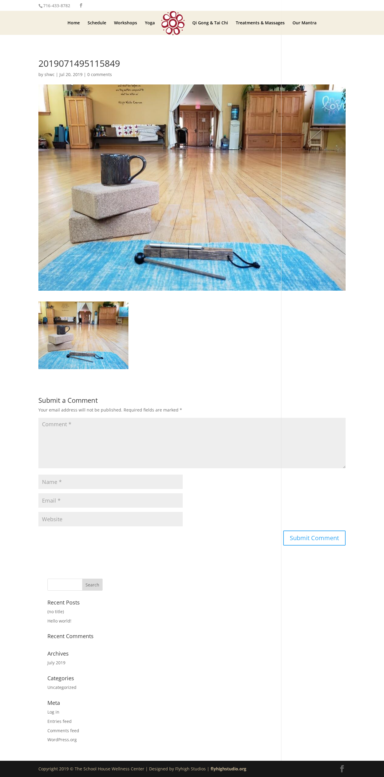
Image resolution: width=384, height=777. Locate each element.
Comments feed (63, 730)
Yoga (150, 23)
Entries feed (59, 721)
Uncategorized (61, 687)
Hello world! (59, 621)
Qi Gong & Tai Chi (210, 23)
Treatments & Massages (260, 23)
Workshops (125, 23)
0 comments (99, 74)
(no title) (55, 611)
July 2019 (56, 662)
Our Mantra (304, 23)
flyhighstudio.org (228, 769)
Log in (53, 712)
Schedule (97, 23)
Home (74, 23)
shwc (49, 74)
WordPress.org (62, 739)
